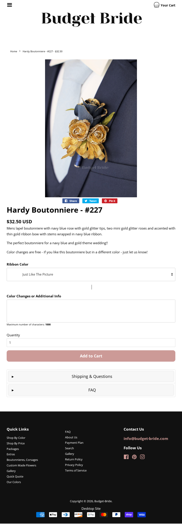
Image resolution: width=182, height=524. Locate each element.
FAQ (92, 390)
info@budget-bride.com (146, 438)
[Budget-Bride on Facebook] (126, 458)
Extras (11, 454)
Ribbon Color (17, 264)
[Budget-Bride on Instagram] (142, 458)
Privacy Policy (74, 465)
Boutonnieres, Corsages (22, 460)
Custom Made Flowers (21, 465)
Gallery (11, 471)
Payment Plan (74, 443)
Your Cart (167, 5)
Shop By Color (16, 438)
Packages (13, 449)
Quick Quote (15, 476)
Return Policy (74, 459)
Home (13, 51)
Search (69, 448)
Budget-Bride (103, 501)
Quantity (13, 335)
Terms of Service (76, 470)
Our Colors (14, 482)
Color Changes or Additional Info (34, 296)
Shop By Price (16, 443)
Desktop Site (91, 508)
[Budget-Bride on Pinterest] (134, 458)
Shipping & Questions (92, 376)
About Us (71, 437)
